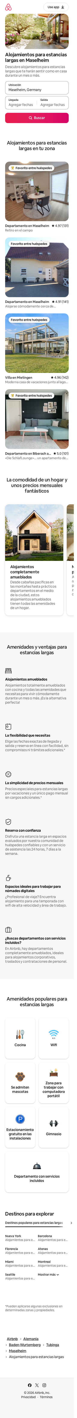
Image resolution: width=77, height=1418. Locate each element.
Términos (46, 1397)
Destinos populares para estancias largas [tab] (34, 1223)
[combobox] (37, 89)
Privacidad (28, 1397)
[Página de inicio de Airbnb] (8, 7)
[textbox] (21, 104)
